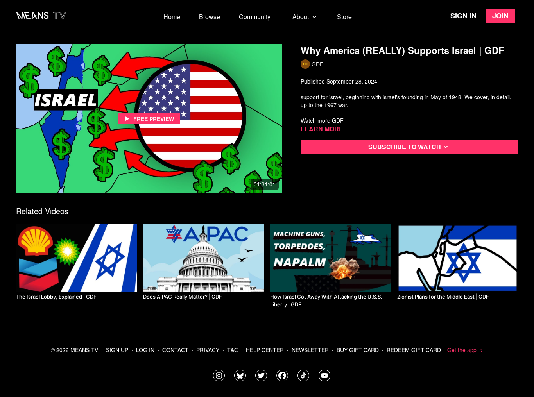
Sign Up (117, 350)
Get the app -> (465, 350)
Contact (175, 350)
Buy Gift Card (358, 350)
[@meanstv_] (303, 375)
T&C (232, 350)
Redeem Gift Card (414, 350)
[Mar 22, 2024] (330, 258)
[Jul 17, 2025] (203, 258)
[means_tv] (219, 375)
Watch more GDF (322, 120)
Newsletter (310, 350)
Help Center (265, 350)
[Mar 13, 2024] (76, 258)
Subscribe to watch (404, 146)
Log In (145, 350)
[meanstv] (282, 375)
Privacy (207, 350)
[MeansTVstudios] (240, 375)
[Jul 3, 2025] (457, 258)
